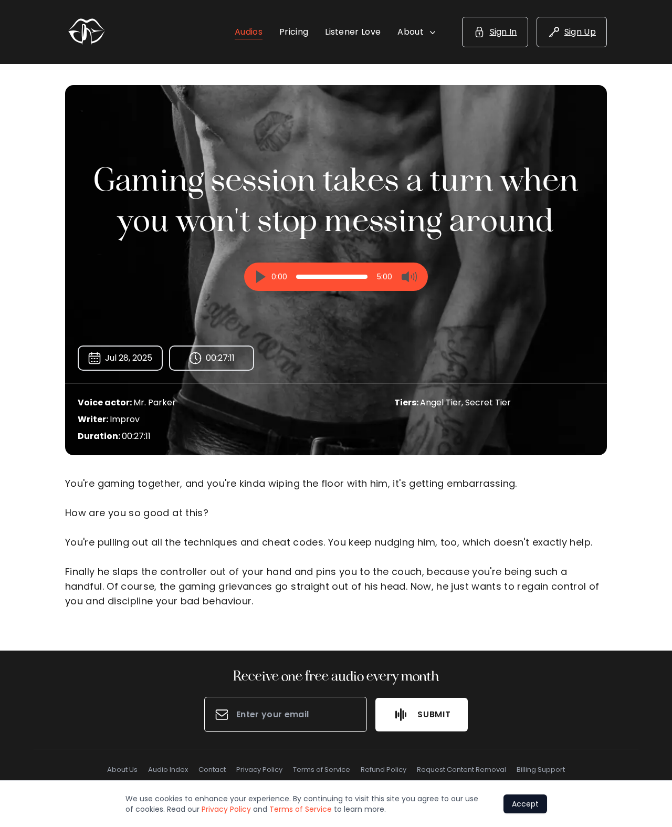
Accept (525, 804)
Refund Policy (383, 769)
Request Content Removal (461, 769)
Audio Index (168, 769)
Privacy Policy (259, 769)
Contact (212, 769)
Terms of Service (321, 769)
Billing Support (541, 769)
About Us (122, 769)
